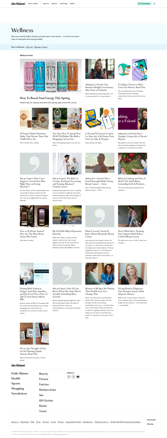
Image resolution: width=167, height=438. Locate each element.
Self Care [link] (29, 47)
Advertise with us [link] (101, 422)
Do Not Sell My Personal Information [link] (126, 422)
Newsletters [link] (19, 393)
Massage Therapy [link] (40, 47)
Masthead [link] (25, 422)
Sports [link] (54, 3)
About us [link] (15, 422)
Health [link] (46, 3)
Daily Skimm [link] (33, 3)
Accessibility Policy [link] (73, 422)
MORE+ (72, 3)
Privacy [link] (61, 422)
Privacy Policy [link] (47, 434)
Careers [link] (45, 422)
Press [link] (38, 422)
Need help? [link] (151, 420)
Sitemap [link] (150, 424)
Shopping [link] (63, 3)
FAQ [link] (32, 422)
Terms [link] (53, 422)
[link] (18, 4)
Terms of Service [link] (59, 434)
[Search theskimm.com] (154, 3)
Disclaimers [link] (88, 422)
